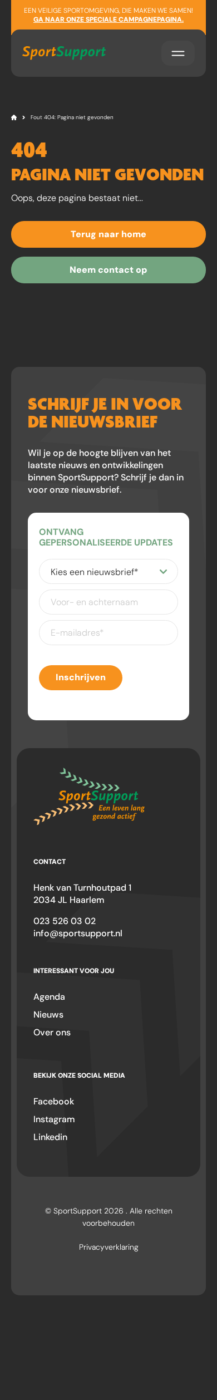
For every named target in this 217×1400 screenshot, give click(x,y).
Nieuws (48, 1014)
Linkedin (50, 1137)
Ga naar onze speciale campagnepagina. (108, 19)
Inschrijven (81, 677)
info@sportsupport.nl (77, 933)
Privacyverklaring (109, 1247)
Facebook (53, 1101)
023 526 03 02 (64, 921)
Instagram (54, 1119)
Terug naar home (108, 234)
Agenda (49, 997)
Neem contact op (108, 270)
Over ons (52, 1032)
